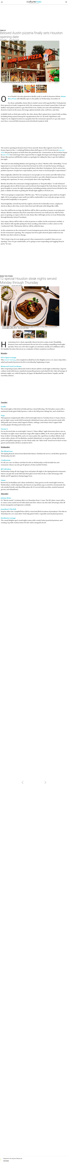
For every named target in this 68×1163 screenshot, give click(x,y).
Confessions (5, 460)
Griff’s (3, 407)
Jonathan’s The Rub (8, 509)
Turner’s (4, 429)
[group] (18, 89)
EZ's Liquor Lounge (8, 357)
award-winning (9, 360)
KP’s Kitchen (6, 469)
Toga (3, 415)
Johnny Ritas (6, 498)
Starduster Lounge (8, 518)
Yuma (3, 480)
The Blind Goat (7, 451)
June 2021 (6, 155)
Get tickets (6, 1160)
